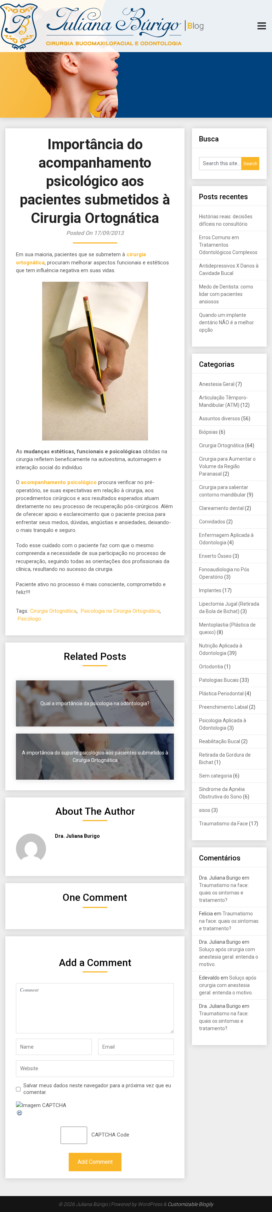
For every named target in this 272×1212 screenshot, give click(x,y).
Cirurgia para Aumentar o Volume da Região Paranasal (227, 466)
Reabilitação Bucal (219, 741)
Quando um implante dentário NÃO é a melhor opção (226, 322)
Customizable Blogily (190, 1204)
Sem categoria (215, 776)
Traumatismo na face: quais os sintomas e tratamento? (224, 892)
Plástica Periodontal (221, 693)
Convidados (212, 521)
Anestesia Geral (216, 384)
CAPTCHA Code (110, 1135)
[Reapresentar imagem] (20, 1114)
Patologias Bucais (219, 680)
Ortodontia (211, 666)
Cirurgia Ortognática (53, 611)
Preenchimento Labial (223, 707)
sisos (204, 810)
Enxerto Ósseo (215, 556)
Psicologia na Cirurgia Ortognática (120, 611)
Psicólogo (29, 619)
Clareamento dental (221, 508)
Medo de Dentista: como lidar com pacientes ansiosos (226, 294)
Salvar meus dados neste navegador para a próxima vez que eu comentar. (97, 1089)
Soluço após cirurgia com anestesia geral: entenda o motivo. (228, 957)
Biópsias (208, 432)
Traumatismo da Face (223, 823)
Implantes (210, 590)
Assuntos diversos (219, 418)
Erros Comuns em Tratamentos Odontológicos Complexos (228, 245)
